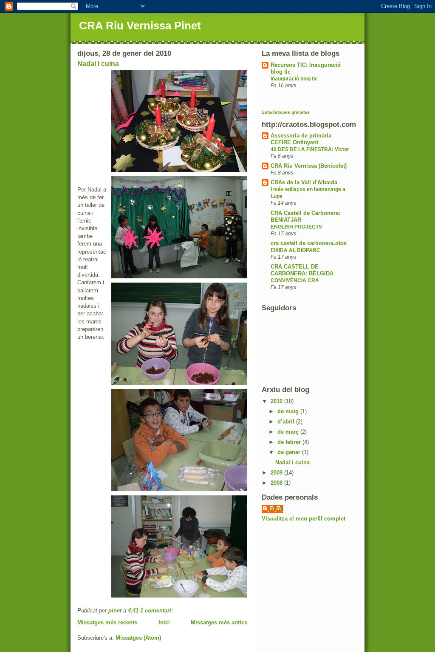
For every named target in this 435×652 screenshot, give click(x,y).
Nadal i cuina (98, 63)
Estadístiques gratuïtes (286, 112)
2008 (277, 483)
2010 (277, 401)
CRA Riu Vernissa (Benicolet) (309, 166)
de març (288, 432)
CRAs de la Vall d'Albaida (304, 182)
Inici (164, 622)
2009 (277, 472)
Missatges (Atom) (138, 638)
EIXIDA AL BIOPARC (295, 250)
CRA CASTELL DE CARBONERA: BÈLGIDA (302, 270)
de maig (288, 411)
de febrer (289, 442)
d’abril (286, 421)
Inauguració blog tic (294, 79)
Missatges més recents (107, 622)
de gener (289, 452)
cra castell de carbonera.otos (309, 243)
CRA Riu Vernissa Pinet (140, 25)
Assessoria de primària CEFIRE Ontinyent (301, 139)
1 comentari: (157, 610)
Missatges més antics (219, 622)
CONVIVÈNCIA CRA (295, 280)
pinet (276, 508)
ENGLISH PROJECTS (296, 227)
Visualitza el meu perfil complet (303, 518)
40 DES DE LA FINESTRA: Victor (310, 149)
